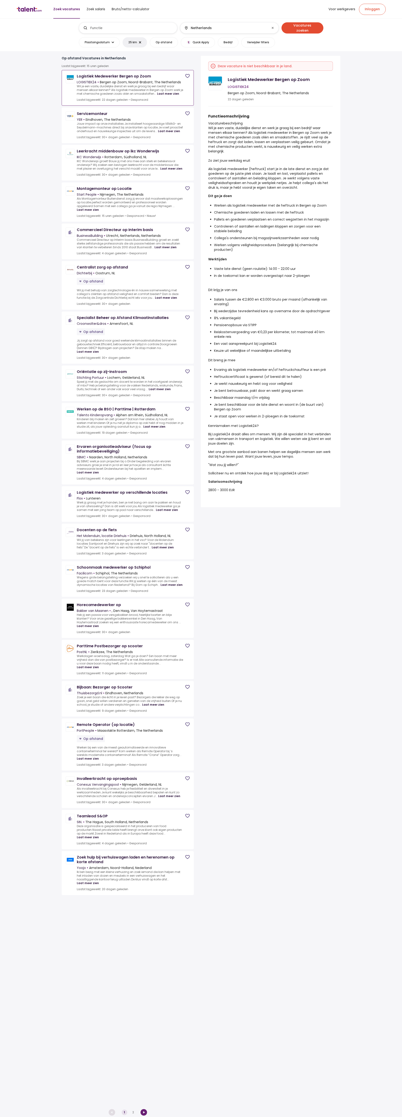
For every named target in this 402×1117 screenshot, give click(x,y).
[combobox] (131, 27)
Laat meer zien (168, 94)
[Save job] (187, 76)
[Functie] (128, 27)
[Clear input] (273, 27)
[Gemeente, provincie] (225, 27)
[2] (144, 1112)
